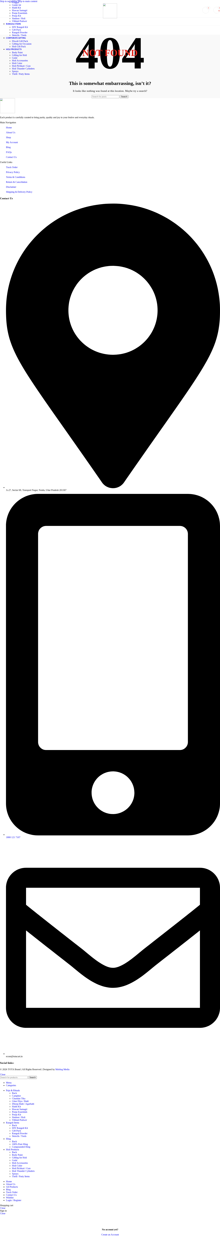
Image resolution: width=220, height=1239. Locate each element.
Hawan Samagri (19, 10)
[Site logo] (110, 17)
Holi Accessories (20, 60)
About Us (10, 132)
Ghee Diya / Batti (20, 1101)
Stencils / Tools (19, 35)
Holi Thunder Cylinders (23, 68)
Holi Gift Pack (19, 46)
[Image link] (7, 112)
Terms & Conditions (15, 177)
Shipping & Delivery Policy (19, 192)
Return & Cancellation (16, 182)
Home (9, 127)
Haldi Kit (16, 7)
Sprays (15, 71)
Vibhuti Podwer (19, 21)
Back (14, 1093)
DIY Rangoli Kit (20, 27)
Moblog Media (62, 1069)
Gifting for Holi (19, 55)
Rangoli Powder (19, 32)
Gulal (14, 58)
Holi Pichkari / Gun (21, 66)
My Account (12, 142)
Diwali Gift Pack (20, 41)
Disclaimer (11, 187)
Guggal (15, 2)
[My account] (193, 10)
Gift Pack (16, 30)
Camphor (16, 1096)
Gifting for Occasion (21, 44)
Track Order (12, 167)
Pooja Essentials (19, 13)
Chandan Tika (18, 1098)
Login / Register (13, 1200)
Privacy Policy (13, 172)
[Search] (197, 10)
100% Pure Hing (20, 1144)
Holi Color (17, 63)
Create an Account (110, 1234)
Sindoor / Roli (18, 18)
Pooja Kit (16, 15)
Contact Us (11, 157)
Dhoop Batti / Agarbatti (23, 1104)
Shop (8, 137)
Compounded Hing (21, 1147)
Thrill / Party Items (21, 74)
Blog (8, 147)
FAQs (9, 152)
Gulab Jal (16, 5)
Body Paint (17, 52)
